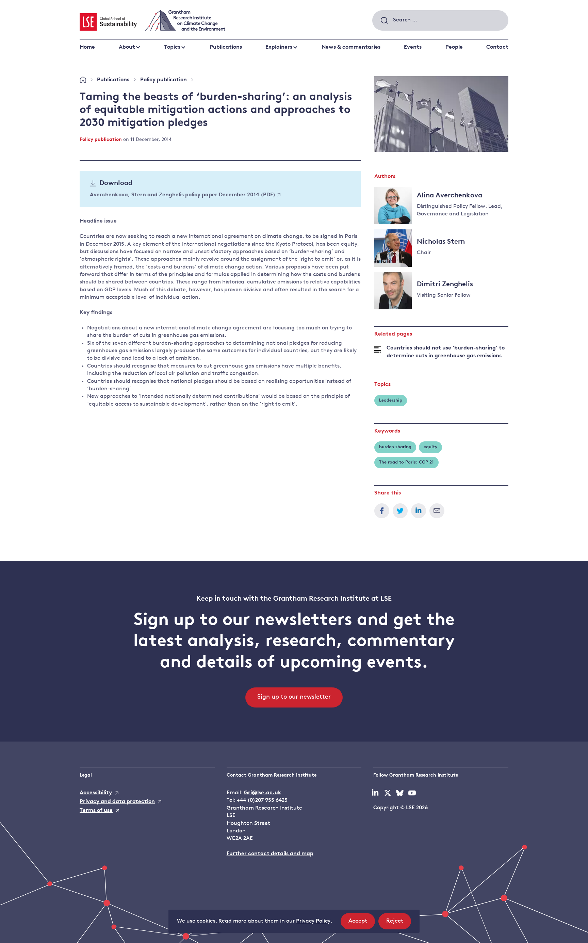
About (127, 47)
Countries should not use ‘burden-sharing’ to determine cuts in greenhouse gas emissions (446, 351)
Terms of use (96, 810)
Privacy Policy (313, 921)
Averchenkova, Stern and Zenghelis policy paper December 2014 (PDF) (182, 195)
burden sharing (395, 447)
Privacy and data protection (117, 801)
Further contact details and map (270, 854)
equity (430, 447)
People (454, 47)
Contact (497, 47)
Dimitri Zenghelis (445, 284)
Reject (398, 923)
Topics (172, 47)
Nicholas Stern (441, 242)
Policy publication (163, 80)
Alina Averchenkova (449, 195)
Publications (226, 47)
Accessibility (96, 793)
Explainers (278, 47)
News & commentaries (351, 47)
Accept (361, 923)
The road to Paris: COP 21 (406, 462)
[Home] (83, 80)
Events (413, 47)
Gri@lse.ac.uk (262, 793)
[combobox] (440, 20)
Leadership (390, 400)
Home (87, 47)
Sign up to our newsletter (294, 697)
